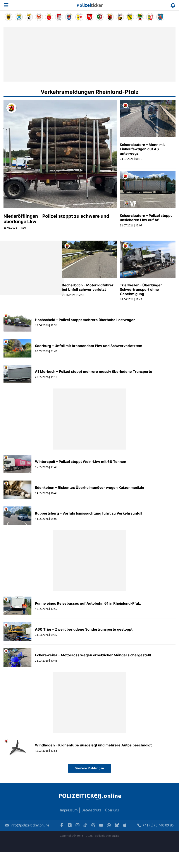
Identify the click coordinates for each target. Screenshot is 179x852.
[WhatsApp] (109, 825)
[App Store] (124, 825)
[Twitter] (69, 825)
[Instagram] (77, 825)
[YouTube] (101, 825)
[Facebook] (62, 825)
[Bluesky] (117, 825)
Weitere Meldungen (89, 768)
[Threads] (93, 825)
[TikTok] (85, 825)
